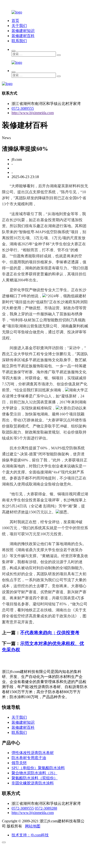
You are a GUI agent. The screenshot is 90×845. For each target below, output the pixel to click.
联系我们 (19, 41)
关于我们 (19, 26)
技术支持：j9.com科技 (30, 835)
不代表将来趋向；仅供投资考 (49, 632)
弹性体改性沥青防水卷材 (33, 753)
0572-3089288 (46, 808)
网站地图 (32, 826)
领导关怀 (19, 763)
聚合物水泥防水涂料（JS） (34, 773)
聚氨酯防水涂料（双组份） (35, 778)
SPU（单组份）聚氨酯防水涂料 (38, 768)
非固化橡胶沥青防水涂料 (33, 783)
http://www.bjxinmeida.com (33, 113)
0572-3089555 (23, 108)
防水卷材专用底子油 (29, 758)
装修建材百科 (23, 36)
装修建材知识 (23, 31)
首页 (15, 21)
